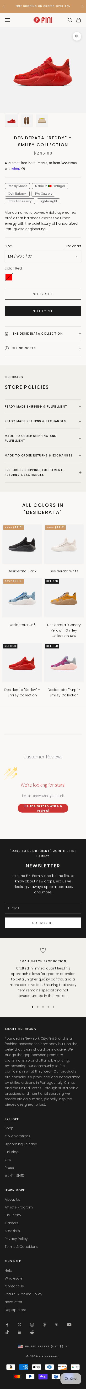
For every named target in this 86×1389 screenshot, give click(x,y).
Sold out (43, 294)
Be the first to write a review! (43, 808)
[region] (43, 973)
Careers (11, 1223)
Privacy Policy (16, 1238)
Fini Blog (12, 1152)
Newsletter (13, 1302)
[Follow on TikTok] (7, 1332)
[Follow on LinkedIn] (19, 1332)
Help (8, 1270)
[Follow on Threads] (44, 1324)
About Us (12, 1199)
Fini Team (13, 1215)
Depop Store (15, 1309)
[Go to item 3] (42, 120)
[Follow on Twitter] (19, 1324)
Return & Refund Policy (23, 1294)
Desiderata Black (22, 571)
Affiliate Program (19, 1207)
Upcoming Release (21, 1144)
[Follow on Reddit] (32, 1332)
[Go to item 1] (11, 120)
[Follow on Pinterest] (56, 1324)
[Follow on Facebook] (7, 1324)
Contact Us (14, 1286)
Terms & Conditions (21, 1246)
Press (9, 1167)
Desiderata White (64, 571)
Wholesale (13, 1278)
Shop (9, 1128)
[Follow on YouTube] (69, 1324)
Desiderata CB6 (22, 624)
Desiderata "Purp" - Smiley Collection (64, 692)
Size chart (73, 246)
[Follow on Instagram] (32, 1324)
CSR (8, 1159)
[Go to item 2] (26, 120)
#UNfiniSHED (14, 1175)
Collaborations (17, 1136)
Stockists (12, 1230)
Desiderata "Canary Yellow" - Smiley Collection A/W (64, 630)
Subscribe (43, 923)
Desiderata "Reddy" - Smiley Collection (22, 692)
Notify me (43, 311)
